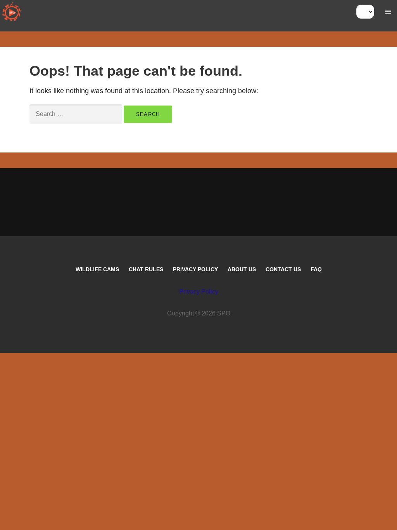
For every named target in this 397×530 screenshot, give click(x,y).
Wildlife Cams (97, 269)
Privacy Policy (195, 269)
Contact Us (283, 269)
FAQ (316, 269)
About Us (242, 269)
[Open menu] (388, 11)
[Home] (11, 11)
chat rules (146, 269)
